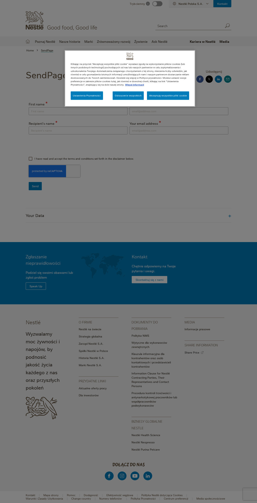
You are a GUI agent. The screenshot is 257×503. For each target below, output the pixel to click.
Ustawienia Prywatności (87, 95)
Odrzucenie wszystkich (128, 95)
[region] (130, 78)
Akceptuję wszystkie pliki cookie (168, 95)
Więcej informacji (134, 84)
